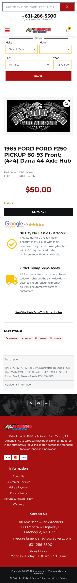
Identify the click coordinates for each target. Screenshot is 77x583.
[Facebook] (30, 403)
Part (8, 58)
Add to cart (38, 212)
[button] (7, 30)
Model (43, 42)
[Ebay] (46, 403)
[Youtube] (38, 403)
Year (56, 58)
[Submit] (67, 7)
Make (9, 42)
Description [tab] (12, 359)
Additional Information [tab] (18, 384)
